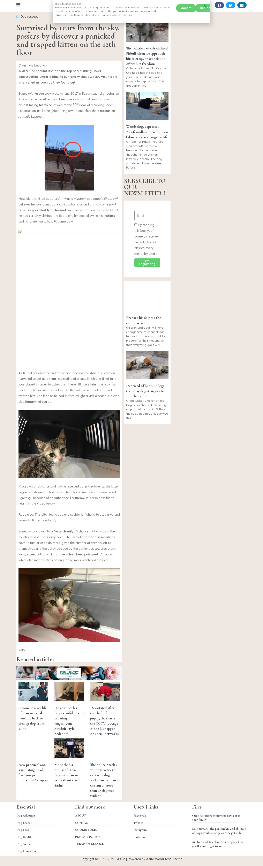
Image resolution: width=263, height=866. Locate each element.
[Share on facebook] (219, 5)
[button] (186, 8)
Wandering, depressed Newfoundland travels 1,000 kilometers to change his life (147, 131)
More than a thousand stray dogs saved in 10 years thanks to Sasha (66, 775)
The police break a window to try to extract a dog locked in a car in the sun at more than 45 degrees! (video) (104, 780)
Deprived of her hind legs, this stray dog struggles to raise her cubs (145, 390)
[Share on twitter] (230, 5)
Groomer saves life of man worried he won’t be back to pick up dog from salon (32, 718)
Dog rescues (29, 16)
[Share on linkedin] (242, 5)
